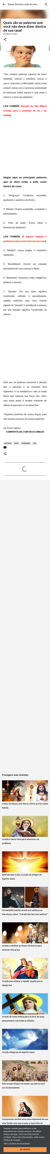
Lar (34, 443)
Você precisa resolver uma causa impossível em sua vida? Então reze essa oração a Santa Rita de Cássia (25, 1123)
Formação (26, 443)
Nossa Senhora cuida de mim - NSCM (26, 4)
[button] (5, 39)
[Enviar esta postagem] (5, 448)
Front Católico (14, 428)
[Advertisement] (25, 147)
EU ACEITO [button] (25, 1150)
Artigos (7, 443)
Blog (16, 443)
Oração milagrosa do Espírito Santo (18, 1052)
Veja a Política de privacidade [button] (17, 1143)
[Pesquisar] (46, 4)
